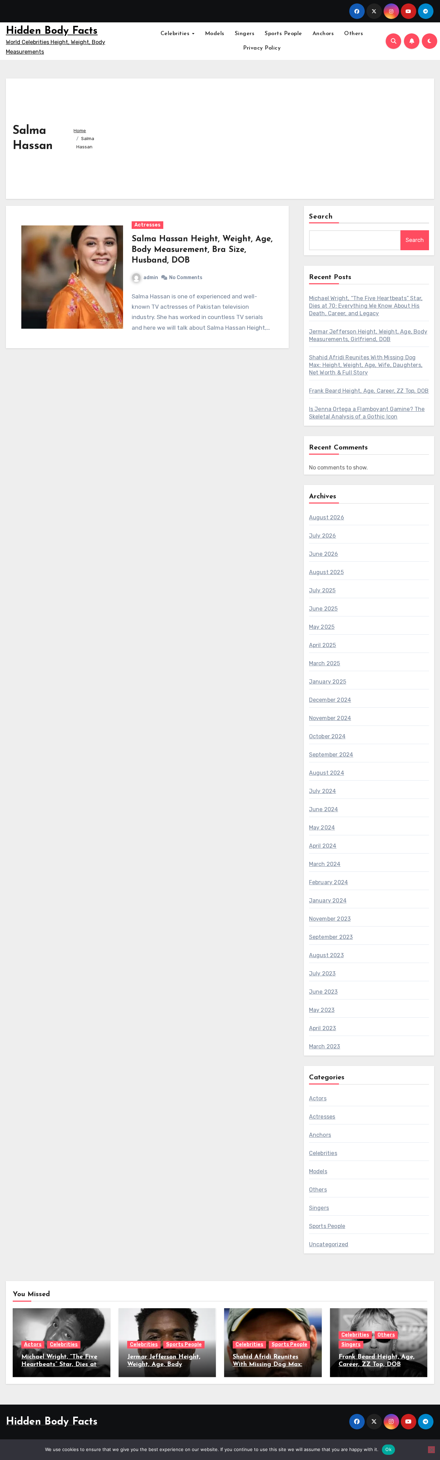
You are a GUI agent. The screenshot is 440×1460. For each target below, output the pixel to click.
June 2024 (323, 809)
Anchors (323, 33)
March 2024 (325, 864)
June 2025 (323, 608)
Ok (388, 1449)
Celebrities (176, 33)
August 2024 (326, 773)
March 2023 (324, 1046)
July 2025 (322, 590)
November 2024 (330, 718)
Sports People (283, 33)
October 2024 (327, 736)
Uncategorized (329, 1244)
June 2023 (323, 991)
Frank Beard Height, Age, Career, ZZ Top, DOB (369, 391)
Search (321, 216)
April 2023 (322, 1028)
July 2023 (322, 973)
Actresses (147, 225)
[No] (431, 1449)
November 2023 (330, 919)
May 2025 (322, 627)
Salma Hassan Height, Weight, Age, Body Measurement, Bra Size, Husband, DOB (202, 250)
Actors (318, 1098)
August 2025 (326, 572)
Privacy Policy (261, 48)
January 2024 (327, 900)
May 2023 (322, 1010)
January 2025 (327, 681)
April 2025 (322, 645)
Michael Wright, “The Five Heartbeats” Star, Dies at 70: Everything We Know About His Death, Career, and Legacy (366, 306)
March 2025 (324, 663)
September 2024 (331, 754)
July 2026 (322, 535)
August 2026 (326, 517)
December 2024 (330, 700)
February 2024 (328, 882)
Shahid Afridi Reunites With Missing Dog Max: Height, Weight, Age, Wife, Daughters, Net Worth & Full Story (365, 365)
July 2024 (322, 791)
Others (353, 33)
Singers (245, 33)
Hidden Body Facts (52, 31)
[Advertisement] (270, 137)
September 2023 (331, 937)
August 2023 (326, 955)
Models (214, 33)
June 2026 (323, 554)
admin (150, 278)
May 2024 (322, 827)
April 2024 (323, 846)
